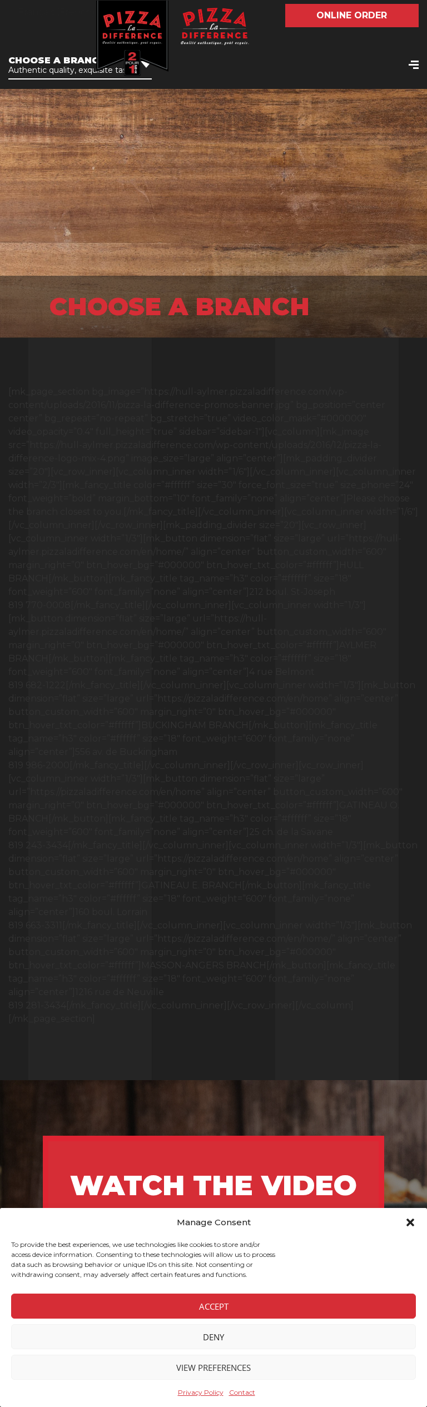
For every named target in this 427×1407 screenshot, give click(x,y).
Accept (214, 1306)
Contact (242, 1392)
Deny (213, 1337)
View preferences (213, 1367)
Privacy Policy (201, 1392)
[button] (410, 1222)
